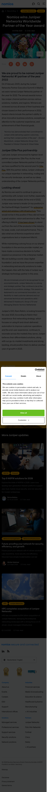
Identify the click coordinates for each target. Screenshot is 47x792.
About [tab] (38, 376)
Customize (22, 420)
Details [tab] (23, 376)
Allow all (23, 413)
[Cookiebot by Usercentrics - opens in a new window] (34, 370)
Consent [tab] (8, 376)
